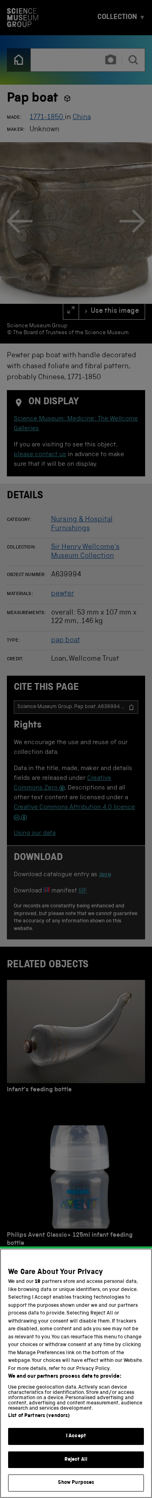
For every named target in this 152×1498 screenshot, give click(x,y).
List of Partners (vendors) (39, 1416)
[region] (76, 1373)
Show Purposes (76, 1482)
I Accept (76, 1436)
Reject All (76, 1459)
